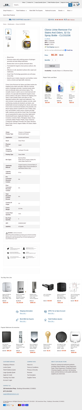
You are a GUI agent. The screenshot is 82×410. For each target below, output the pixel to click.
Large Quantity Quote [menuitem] (40, 2)
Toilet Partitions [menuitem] (20, 10)
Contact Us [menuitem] (30, 2)
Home (4, 24)
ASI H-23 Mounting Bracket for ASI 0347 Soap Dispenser (75, 296)
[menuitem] (75, 2)
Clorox (47, 39)
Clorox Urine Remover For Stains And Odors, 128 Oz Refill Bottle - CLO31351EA (48, 96)
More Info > (51, 313)
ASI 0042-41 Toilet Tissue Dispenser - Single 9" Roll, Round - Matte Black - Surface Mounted (61, 346)
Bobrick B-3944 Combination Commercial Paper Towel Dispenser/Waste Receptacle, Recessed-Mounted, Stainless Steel (20, 346)
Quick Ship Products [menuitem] (9, 15)
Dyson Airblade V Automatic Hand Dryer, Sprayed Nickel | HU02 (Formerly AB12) (34, 346)
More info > (23, 313)
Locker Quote (7, 367)
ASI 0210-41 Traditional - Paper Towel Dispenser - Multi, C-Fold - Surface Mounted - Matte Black (6, 346)
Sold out (52, 66)
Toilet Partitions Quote (9, 370)
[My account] (74, 5)
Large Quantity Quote (9, 372)
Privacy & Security (32, 370)
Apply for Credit (7, 375)
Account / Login (7, 380)
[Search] (70, 5)
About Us (30, 364)
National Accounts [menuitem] (50, 10)
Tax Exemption (31, 375)
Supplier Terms (31, 377)
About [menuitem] (23, 2)
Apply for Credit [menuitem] (65, 2)
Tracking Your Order (9, 377)
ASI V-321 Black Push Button (47, 295)
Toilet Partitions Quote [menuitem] (53, 2)
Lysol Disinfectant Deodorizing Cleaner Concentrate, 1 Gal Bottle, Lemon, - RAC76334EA (72, 96)
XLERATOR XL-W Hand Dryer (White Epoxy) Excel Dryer (75, 346)
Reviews (29, 372)
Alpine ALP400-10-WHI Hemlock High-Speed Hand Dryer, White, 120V (6, 296)
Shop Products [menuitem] (7, 10)
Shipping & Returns (8, 364)
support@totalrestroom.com (11, 394)
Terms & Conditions (32, 367)
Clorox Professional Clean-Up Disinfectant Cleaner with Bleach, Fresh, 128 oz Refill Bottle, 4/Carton (60, 96)
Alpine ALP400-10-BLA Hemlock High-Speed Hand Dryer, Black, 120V (61, 296)
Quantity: (47, 60)
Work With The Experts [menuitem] (36, 10)
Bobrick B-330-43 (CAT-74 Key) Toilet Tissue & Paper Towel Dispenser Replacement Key (47, 346)
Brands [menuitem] (60, 10)
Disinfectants (11, 24)
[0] (77, 5)
